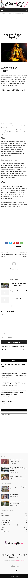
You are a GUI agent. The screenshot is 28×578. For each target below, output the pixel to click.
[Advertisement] (14, 24)
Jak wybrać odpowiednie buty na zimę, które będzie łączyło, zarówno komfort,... (18, 468)
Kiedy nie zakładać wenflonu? (18, 291)
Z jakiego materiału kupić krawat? (7, 255)
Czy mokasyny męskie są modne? (20, 255)
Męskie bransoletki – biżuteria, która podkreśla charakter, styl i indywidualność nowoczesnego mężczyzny (13, 383)
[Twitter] (16, 570)
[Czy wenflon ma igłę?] (5, 300)
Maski (2, 529)
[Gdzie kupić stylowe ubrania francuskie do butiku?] (5, 461)
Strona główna (4, 13)
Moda (2, 518)
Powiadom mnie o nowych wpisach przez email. (13, 349)
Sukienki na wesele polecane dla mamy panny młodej (17, 502)
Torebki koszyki (5, 532)
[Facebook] (11, 570)
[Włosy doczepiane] (5, 496)
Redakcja (14, 269)
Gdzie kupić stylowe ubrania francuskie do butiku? (16, 460)
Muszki (2, 527)
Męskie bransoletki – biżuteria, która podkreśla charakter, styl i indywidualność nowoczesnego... (18, 476)
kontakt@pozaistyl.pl (19, 560)
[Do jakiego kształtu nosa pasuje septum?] (5, 285)
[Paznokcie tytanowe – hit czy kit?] (5, 489)
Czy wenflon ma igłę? (18, 298)
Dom (2, 513)
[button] (26, 10)
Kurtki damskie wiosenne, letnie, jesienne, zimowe (13, 525)
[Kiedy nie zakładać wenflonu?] (5, 292)
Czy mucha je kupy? (6, 401)
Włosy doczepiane (14, 494)
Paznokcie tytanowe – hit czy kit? (18, 487)
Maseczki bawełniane (6, 520)
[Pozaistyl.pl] (14, 4)
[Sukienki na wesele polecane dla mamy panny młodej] (5, 503)
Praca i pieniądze (5, 522)
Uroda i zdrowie (5, 515)
